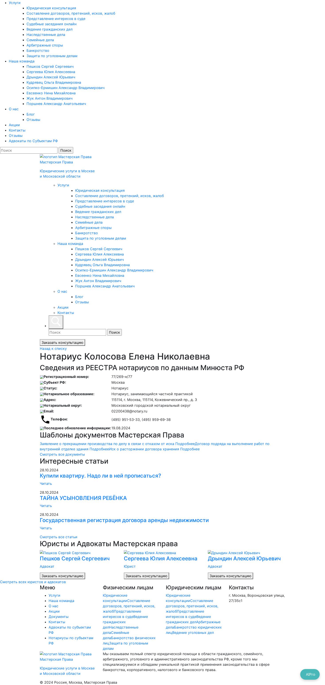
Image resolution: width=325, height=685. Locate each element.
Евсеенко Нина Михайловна (51, 93)
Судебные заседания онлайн (51, 24)
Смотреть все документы (62, 454)
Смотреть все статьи (58, 537)
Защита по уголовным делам (52, 56)
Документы (59, 616)
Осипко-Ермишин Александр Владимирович (66, 87)
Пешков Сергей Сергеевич (50, 66)
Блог (31, 114)
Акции (14, 125)
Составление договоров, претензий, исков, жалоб (71, 13)
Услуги (15, 2)
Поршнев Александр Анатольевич (56, 103)
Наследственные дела (46, 34)
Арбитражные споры (45, 45)
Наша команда (21, 61)
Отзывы (33, 119)
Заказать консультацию (62, 342)
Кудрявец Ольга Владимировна (54, 82)
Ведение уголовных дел (193, 632)
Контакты (17, 130)
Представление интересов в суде (56, 18)
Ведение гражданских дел (50, 29)
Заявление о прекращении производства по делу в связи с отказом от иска (117, 443)
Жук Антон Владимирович (50, 98)
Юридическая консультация (51, 8)
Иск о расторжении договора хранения (154, 449)
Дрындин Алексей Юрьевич (51, 77)
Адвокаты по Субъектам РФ (33, 141)
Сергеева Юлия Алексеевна (51, 72)
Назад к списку (53, 348)
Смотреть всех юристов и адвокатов (33, 582)
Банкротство (38, 50)
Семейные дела (40, 40)
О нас (14, 109)
